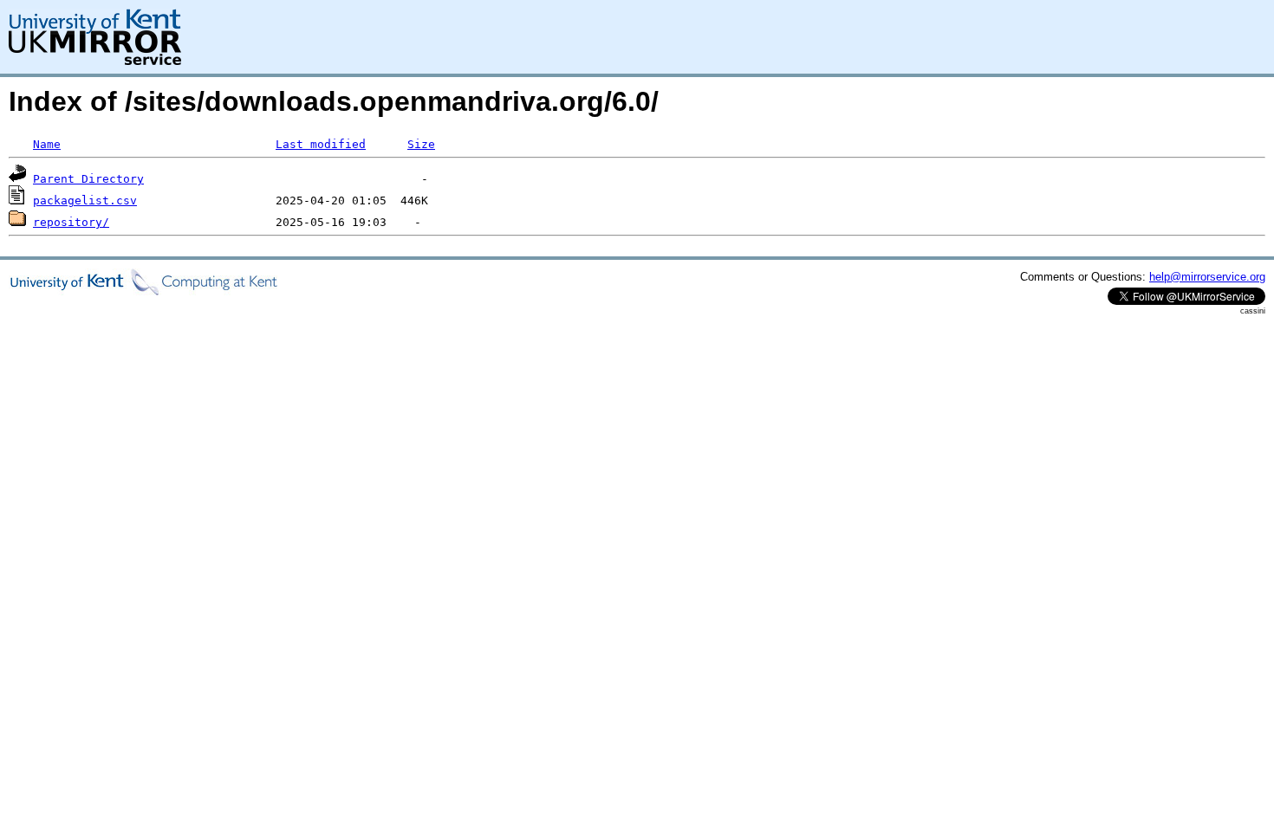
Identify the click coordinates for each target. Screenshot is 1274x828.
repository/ (71, 222)
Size (421, 144)
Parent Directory (88, 178)
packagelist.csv (85, 200)
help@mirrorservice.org (1207, 276)
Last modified (321, 144)
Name (47, 144)
